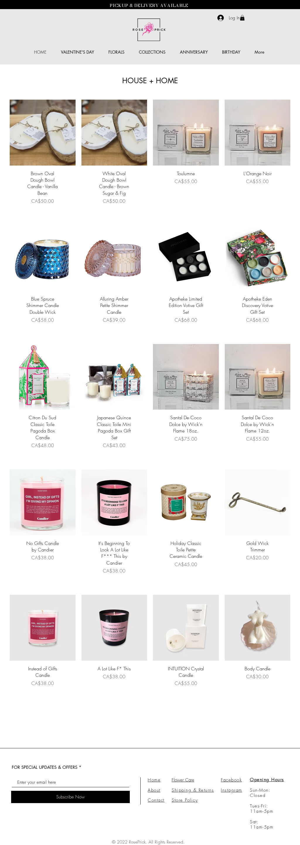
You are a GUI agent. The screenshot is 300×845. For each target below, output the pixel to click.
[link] (242, 18)
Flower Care (183, 780)
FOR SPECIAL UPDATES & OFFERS (44, 767)
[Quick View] (43, 133)
